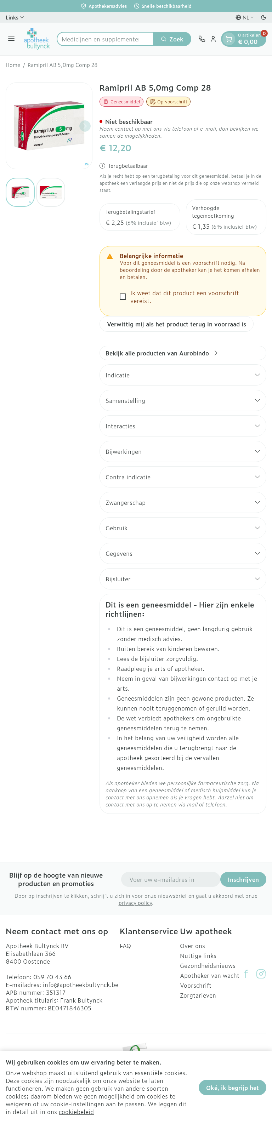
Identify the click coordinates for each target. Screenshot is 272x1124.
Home (13, 64)
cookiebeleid (76, 1111)
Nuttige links (198, 955)
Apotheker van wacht (209, 975)
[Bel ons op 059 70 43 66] (201, 38)
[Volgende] (85, 126)
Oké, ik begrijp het (232, 1087)
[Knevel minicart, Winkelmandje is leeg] (228, 39)
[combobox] (105, 39)
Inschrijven (243, 879)
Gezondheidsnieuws (208, 965)
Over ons (192, 945)
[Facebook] (246, 974)
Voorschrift (195, 985)
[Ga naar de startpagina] (37, 39)
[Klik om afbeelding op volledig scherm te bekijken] (49, 126)
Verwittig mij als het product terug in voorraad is (176, 324)
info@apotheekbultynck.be (80, 984)
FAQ (125, 945)
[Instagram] (261, 974)
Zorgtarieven (198, 995)
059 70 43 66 (52, 976)
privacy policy (135, 902)
